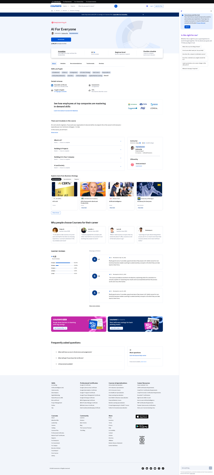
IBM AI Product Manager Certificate (89, 403)
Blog (81, 425)
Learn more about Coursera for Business (66, 111)
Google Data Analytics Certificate (88, 390)
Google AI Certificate (85, 385)
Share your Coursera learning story (146, 408)
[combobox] (94, 6)
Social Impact (54, 451)
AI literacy (64, 72)
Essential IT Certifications (143, 395)
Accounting (54, 385)
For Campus (54, 445)
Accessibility (112, 430)
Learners (82, 418)
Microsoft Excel (55, 400)
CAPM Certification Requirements (145, 388)
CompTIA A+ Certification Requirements (147, 390)
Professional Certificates (57, 433)
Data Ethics (70, 76)
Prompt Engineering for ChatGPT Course (119, 405)
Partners (82, 420)
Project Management (56, 403)
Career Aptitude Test (142, 385)
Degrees (53, 438)
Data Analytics (55, 393)
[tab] (56, 179)
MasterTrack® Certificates (58, 435)
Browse (58, 11)
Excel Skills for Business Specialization (118, 398)
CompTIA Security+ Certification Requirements (149, 393)
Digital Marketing (55, 395)
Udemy (53, 456)
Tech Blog (82, 430)
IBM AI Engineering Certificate (87, 400)
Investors (111, 420)
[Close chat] (211, 11)
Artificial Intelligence (81, 76)
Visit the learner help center (138, 355)
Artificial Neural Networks (58, 76)
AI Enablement (55, 72)
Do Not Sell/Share (113, 445)
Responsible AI (106, 72)
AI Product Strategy (85, 72)
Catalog (53, 428)
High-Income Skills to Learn (144, 398)
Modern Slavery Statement (115, 443)
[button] (73, 6)
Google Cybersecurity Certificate (88, 388)
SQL (52, 408)
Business (65, 11)
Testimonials (90, 63)
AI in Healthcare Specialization (116, 393)
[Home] (51, 10)
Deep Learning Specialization (116, 395)
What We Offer (55, 420)
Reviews (101, 63)
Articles (111, 435)
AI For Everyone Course (114, 390)
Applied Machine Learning (95, 76)
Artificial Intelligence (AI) (57, 388)
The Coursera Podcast (85, 428)
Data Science (96, 72)
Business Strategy (75, 11)
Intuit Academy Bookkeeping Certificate (90, 408)
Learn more (192, 473)
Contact (111, 433)
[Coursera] (56, 6)
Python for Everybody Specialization (118, 408)
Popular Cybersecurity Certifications (146, 405)
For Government (55, 443)
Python (53, 405)
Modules (63, 63)
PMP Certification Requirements (145, 403)
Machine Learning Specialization (117, 403)
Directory (111, 438)
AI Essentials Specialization (115, 385)
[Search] (115, 6)
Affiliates (111, 440)
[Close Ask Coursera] (147, 6)
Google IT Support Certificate (87, 393)
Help (110, 428)
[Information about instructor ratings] (140, 143)
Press (110, 418)
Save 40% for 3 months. (120, 14)
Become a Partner (55, 448)
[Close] (143, 14)
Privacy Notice (201, 23)
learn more (143, 362)
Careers (53, 425)
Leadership (54, 423)
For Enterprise (55, 440)
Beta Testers (83, 423)
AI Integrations (73, 72)
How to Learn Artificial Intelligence (145, 400)
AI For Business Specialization (116, 388)
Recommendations (76, 63)
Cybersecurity (55, 390)
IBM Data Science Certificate (87, 405)
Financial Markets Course (115, 400)
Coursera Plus (54, 430)
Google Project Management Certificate (90, 395)
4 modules (61, 51)
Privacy (110, 425)
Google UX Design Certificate (87, 398)
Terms (110, 423)
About (54, 63)
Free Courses (54, 453)
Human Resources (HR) (57, 398)
